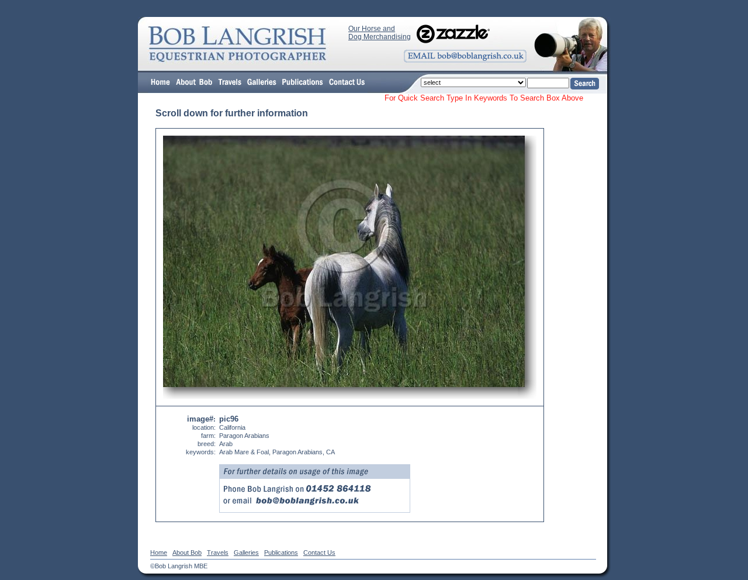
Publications (281, 552)
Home (158, 552)
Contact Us (319, 552)
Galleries (246, 552)
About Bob (187, 552)
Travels (217, 552)
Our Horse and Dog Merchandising (379, 33)
